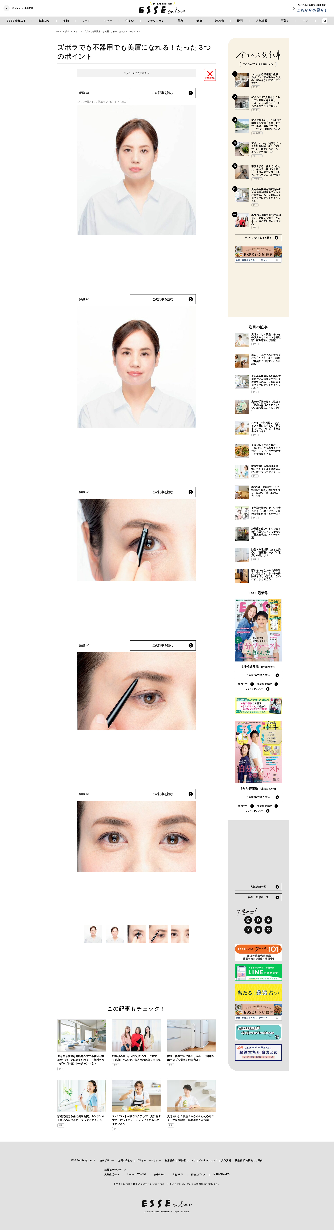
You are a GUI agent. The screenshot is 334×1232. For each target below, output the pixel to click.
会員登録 (29, 8)
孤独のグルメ (198, 1174)
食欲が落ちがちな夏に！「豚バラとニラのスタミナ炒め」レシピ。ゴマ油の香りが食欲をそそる (266, 449)
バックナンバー (254, 688)
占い (306, 20)
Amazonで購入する (258, 674)
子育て (285, 20)
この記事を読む (162, 93)
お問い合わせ (125, 1160)
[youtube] (258, 930)
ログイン (16, 8)
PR (60, 1069)
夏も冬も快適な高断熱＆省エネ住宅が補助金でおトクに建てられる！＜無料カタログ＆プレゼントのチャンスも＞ (80, 1060)
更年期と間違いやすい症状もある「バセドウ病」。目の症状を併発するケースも (266, 510)
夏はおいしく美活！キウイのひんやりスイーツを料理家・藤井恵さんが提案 (190, 1118)
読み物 (219, 20)
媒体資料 (226, 1160)
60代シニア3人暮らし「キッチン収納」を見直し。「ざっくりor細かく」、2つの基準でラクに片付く (265, 101)
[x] (248, 930)
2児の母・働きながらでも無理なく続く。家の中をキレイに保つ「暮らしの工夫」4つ (266, 491)
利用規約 (170, 1160)
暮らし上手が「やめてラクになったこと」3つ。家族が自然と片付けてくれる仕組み (266, 359)
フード (86, 20)
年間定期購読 (264, 684)
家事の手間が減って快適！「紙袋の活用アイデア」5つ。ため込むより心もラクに (266, 406)
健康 (199, 20)
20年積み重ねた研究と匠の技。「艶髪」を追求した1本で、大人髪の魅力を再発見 (136, 1058)
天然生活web (111, 1174)
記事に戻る (210, 78)
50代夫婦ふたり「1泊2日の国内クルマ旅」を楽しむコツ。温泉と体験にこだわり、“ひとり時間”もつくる (266, 124)
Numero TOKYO (136, 1174)
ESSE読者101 (16, 20)
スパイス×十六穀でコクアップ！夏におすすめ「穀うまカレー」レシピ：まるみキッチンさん (136, 1120)
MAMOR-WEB (221, 1174)
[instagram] (248, 920)
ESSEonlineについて (83, 1160)
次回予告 (243, 684)
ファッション (155, 20)
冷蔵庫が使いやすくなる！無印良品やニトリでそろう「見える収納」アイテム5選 (266, 533)
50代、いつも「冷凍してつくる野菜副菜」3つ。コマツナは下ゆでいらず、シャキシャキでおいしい (266, 147)
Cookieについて (208, 1160)
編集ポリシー (107, 1160)
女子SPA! (159, 1174)
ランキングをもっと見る (258, 237)
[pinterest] (268, 930)
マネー (108, 20)
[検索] (277, 260)
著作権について (187, 1160)
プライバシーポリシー (149, 1160)
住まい (129, 20)
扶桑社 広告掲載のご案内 (249, 1160)
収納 (66, 20)
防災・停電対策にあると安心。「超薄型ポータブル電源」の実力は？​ (190, 1058)
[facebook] (258, 920)
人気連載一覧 (258, 886)
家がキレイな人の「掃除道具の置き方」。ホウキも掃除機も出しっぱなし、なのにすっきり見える (266, 574)
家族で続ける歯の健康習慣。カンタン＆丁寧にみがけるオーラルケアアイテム (80, 1118)
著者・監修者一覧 (258, 897)
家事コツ (44, 20)
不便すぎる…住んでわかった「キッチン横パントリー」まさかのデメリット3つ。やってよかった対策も (266, 170)
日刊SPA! (177, 1174)
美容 (180, 20)
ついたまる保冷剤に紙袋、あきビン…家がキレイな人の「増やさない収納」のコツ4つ (266, 78)
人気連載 (261, 20)
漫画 (240, 20)
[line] (268, 920)
